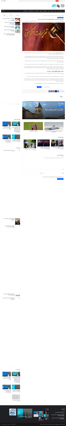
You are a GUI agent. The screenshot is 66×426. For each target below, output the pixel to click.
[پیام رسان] (49, 91)
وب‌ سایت (41, 173)
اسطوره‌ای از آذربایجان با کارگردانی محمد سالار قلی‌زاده (9, 219)
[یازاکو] (58, 6)
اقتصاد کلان (59, 17)
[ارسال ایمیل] (60, 21)
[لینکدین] (54, 91)
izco (40, 424)
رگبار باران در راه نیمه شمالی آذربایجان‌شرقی (30, 149)
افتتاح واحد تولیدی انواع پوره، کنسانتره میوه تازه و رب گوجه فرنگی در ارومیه (8, 34)
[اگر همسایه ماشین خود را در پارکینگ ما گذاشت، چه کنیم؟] (17, 23)
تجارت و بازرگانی (25, 11)
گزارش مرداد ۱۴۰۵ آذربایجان (16, 400)
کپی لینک (39, 87)
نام (62, 169)
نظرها (4, 15)
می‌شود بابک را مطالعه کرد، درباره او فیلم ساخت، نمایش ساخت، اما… (58, 148)
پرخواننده (17, 15)
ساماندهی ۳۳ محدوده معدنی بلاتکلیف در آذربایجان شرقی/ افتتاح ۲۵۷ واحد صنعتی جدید (51, 110)
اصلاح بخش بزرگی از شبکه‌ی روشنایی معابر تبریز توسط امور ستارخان (8, 294)
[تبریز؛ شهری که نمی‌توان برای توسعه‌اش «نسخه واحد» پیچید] (16, 136)
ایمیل (62, 173)
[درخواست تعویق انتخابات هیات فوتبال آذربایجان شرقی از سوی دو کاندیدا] (43, 143)
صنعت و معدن (37, 11)
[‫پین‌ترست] (52, 91)
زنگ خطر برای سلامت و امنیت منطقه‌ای (9, 26)
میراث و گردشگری (31, 11)
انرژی (48, 11)
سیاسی (55, 11)
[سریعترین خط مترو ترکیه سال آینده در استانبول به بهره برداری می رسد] (17, 259)
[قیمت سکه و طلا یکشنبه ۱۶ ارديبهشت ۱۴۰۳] (17, 184)
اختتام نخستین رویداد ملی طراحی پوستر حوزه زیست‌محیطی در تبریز (7, 141)
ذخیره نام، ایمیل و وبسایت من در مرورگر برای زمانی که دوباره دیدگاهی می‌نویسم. (53, 176)
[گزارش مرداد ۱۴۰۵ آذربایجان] (16, 397)
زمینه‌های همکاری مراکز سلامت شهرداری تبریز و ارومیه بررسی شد (8, 298)
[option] (43, 110)
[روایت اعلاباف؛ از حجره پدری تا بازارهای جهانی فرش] (46, 418)
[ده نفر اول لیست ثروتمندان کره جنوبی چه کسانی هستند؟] (17, 31)
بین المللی (60, 11)
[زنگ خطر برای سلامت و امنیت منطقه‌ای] (17, 27)
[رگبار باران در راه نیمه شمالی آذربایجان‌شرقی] (30, 144)
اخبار (60, 15)
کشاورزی (41, 11)
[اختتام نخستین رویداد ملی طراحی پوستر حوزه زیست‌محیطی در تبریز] (7, 136)
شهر (57, 11)
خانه (63, 11)
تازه (10, 15)
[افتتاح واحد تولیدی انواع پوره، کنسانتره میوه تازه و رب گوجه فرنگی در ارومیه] (17, 67)
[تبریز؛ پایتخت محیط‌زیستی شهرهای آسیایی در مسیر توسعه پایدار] (7, 124)
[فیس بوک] (58, 91)
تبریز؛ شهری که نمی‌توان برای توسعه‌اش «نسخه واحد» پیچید (16, 140)
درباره (8, 424)
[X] (56, 91)
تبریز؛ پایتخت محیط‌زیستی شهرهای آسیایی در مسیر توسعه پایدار (47, 0)
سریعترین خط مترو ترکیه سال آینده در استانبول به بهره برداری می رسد (9, 226)
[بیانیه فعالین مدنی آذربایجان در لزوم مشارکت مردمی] (17, 19)
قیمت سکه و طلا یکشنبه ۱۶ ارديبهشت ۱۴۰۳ (8, 150)
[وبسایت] (62, 98)
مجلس (2, 424)
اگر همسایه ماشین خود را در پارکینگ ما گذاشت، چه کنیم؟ (9, 23)
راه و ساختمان (45, 11)
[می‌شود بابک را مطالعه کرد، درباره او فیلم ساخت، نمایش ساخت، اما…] (57, 143)
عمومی (4, 424)
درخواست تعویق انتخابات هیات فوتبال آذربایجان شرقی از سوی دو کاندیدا (45, 148)
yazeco (62, 21)
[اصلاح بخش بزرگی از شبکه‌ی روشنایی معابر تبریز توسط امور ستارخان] (17, 295)
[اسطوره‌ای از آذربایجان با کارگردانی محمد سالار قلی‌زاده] (17, 221)
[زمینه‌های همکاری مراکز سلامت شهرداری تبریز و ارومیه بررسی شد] (17, 331)
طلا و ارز (52, 11)
